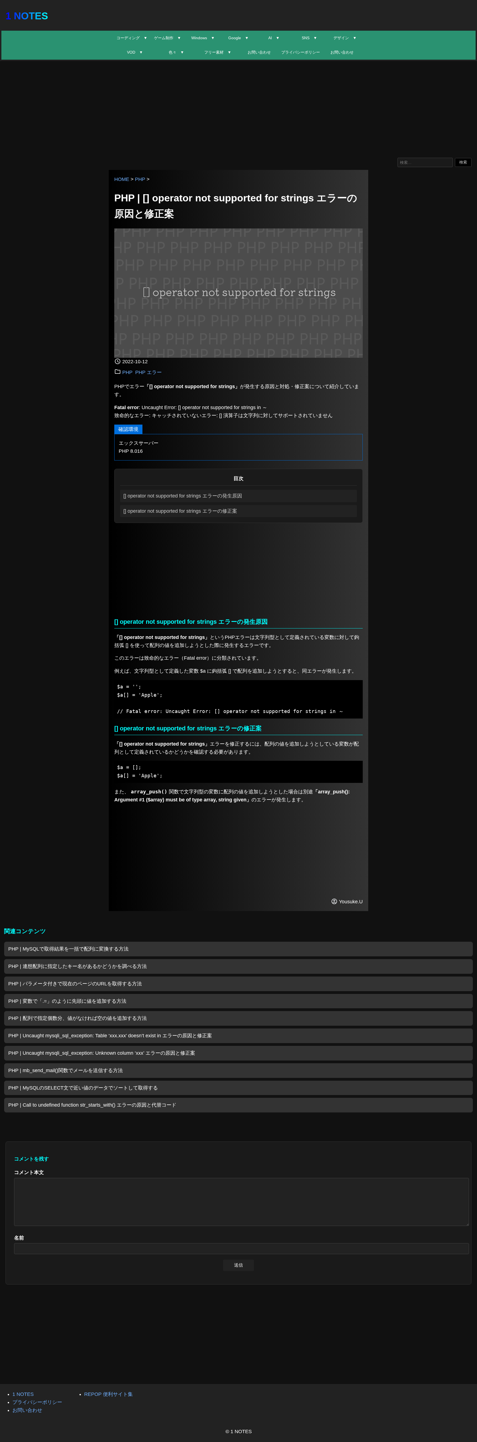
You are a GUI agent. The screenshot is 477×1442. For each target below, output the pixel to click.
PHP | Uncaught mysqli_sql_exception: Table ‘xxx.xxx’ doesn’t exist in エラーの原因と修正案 (110, 1035)
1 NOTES (27, 16)
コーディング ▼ (131, 38)
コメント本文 (29, 1172)
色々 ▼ (176, 52)
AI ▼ (274, 38)
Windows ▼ (203, 38)
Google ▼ (238, 38)
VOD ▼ (135, 52)
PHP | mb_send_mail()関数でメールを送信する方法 (65, 1070)
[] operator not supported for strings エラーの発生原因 (182, 496)
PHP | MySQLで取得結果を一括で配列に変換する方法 (68, 949)
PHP (140, 179)
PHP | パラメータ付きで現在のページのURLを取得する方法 (75, 983)
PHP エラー (148, 372)
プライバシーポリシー (300, 52)
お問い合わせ (259, 52)
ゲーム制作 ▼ (167, 38)
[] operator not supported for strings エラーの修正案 (180, 511)
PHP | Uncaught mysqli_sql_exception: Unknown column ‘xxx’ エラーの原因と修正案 (101, 1053)
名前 (19, 1238)
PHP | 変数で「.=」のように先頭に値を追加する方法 (67, 1001)
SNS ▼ (309, 38)
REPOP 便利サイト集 (108, 1394)
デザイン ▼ (345, 38)
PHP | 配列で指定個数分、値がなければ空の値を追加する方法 (77, 1018)
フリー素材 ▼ (217, 52)
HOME (121, 179)
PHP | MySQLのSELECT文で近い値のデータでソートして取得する (83, 1088)
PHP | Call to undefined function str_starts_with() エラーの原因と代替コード (92, 1105)
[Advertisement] (238, 108)
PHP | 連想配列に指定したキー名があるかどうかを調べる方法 (77, 966)
